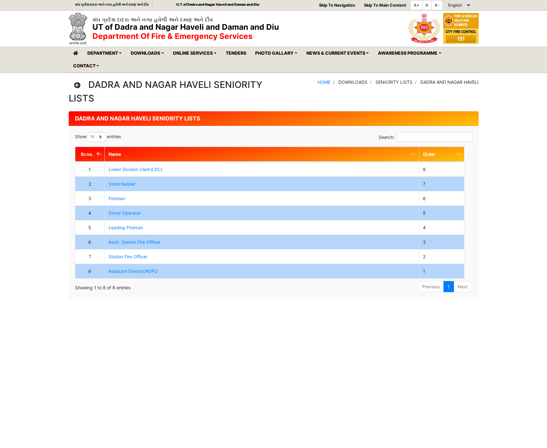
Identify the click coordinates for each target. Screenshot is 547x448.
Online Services (193, 53)
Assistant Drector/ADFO (133, 271)
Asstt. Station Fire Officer (134, 242)
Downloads (145, 53)
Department (102, 53)
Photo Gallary (274, 53)
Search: (386, 137)
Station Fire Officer (128, 256)
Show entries (98, 136)
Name (115, 154)
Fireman (117, 198)
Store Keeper (122, 184)
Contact (84, 65)
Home (324, 82)
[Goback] (77, 85)
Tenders (236, 53)
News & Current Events (335, 53)
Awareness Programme (407, 53)
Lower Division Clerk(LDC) (135, 169)
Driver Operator (125, 213)
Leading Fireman (126, 227)
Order (429, 154)
